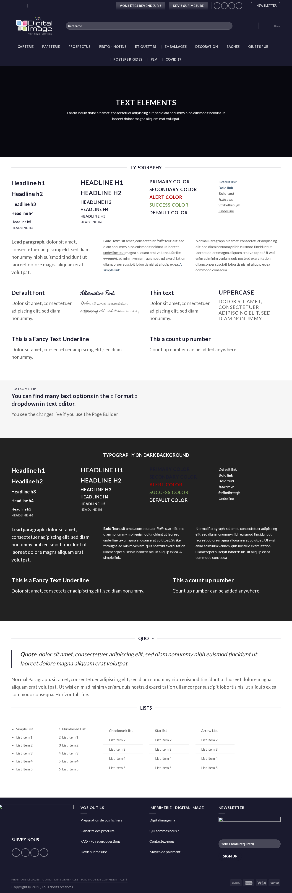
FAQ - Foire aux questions (100, 841)
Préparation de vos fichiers (101, 820)
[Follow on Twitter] (34, 852)
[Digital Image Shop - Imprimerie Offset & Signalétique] (35, 25)
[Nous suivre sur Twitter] (231, 5)
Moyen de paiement (164, 851)
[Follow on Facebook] (16, 852)
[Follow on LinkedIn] (239, 5)
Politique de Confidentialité (104, 879)
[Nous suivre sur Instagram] (224, 5)
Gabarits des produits (98, 831)
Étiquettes (145, 47)
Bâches (233, 47)
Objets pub (258, 47)
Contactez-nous (162, 841)
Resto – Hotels (113, 47)
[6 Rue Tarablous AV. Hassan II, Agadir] (13, 5)
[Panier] (277, 25)
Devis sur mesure (94, 851)
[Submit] (228, 26)
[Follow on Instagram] (25, 852)
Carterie (26, 47)
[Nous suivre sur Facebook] (217, 5)
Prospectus (79, 47)
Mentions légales (25, 879)
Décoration (206, 47)
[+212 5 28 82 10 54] (42, 5)
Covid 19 (173, 59)
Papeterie (51, 47)
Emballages (176, 47)
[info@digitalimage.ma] (23, 5)
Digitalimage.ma (162, 820)
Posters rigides (127, 59)
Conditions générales (60, 879)
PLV (154, 59)
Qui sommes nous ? (164, 831)
